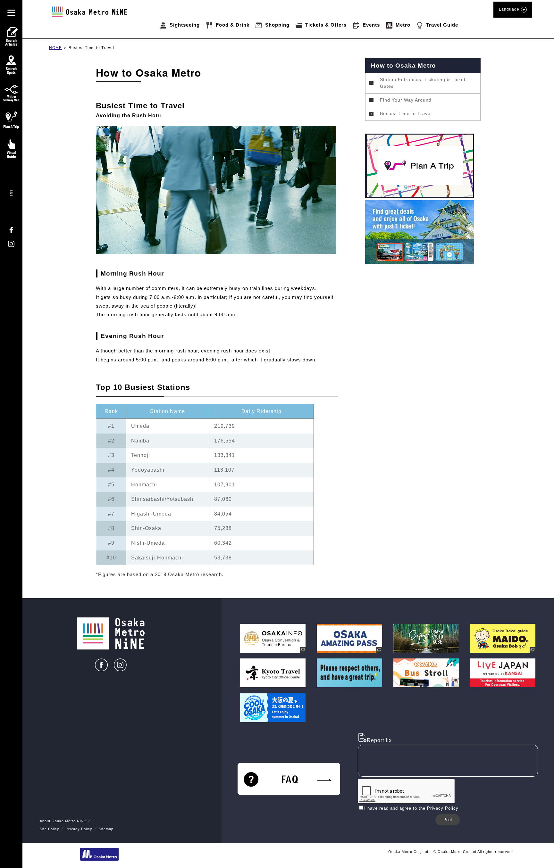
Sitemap (106, 829)
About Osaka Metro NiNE (63, 821)
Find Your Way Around (406, 100)
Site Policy (49, 829)
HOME (55, 47)
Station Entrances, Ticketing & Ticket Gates (423, 83)
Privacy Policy (79, 829)
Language (509, 9)
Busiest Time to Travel (91, 47)
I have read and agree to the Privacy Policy (411, 808)
